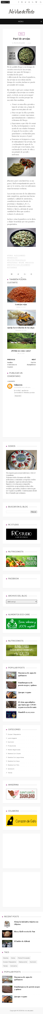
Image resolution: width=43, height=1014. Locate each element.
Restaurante (23, 962)
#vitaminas (12, 267)
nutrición (11, 742)
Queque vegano (24, 692)
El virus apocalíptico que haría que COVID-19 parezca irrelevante (27, 704)
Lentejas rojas (21, 304)
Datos (13, 958)
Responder (18, 396)
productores (12, 746)
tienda (10, 773)
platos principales (24, 958)
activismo (13, 966)
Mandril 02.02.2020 (26, 712)
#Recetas (29, 262)
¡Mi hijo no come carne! (21, 351)
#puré (21, 262)
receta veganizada (14, 749)
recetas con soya (13, 761)
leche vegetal (12, 738)
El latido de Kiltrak (22, 941)
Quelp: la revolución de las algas (21, 328)
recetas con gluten (14, 753)
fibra (21, 34)
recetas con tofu (13, 765)
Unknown (18, 385)
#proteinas (12, 262)
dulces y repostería (14, 734)
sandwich (11, 769)
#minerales (12, 258)
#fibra (10, 255)
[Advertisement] (23, 850)
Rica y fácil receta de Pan (24, 931)
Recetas (5, 958)
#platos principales (16, 260)
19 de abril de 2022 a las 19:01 (22, 387)
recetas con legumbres (16, 757)
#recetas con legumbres (18, 265)
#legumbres (19, 255)
